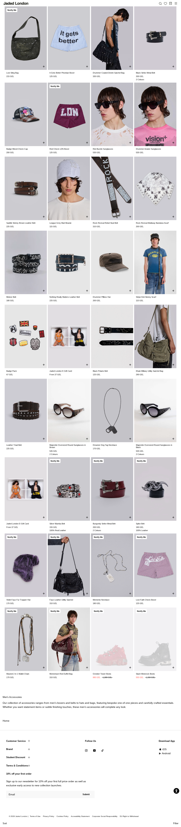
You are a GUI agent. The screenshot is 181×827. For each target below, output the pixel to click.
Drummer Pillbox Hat (101, 297)
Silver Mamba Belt (57, 524)
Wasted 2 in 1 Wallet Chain (17, 674)
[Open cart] (170, 3)
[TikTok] (102, 750)
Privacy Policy (48, 816)
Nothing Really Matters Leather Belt (64, 297)
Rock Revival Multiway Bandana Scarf (152, 223)
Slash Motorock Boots (145, 674)
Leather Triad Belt (14, 445)
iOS (164, 749)
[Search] (160, 3)
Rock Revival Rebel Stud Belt (105, 223)
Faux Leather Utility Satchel (61, 600)
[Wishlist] (165, 3)
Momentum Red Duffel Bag (60, 674)
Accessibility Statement (80, 816)
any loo (120, 707)
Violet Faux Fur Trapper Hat (18, 600)
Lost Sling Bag (12, 73)
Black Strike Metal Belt (145, 73)
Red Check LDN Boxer (59, 149)
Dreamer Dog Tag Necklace (105, 445)
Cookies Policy (62, 816)
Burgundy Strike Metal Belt (104, 524)
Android (166, 753)
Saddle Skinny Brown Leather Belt (20, 223)
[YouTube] (94, 750)
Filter (175, 823)
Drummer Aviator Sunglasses (148, 149)
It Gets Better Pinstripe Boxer (62, 73)
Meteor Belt (11, 297)
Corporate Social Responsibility (104, 816)
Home (6, 720)
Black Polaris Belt (100, 371)
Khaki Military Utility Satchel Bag (149, 371)
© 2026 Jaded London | (19, 816)
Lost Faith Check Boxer (146, 600)
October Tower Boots (102, 674)
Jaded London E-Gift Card (60, 371)
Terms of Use (35, 816)
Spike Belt (140, 524)
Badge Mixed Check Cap (17, 149)
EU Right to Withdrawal (129, 816)
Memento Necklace (101, 600)
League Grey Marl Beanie (60, 223)
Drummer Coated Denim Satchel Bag (108, 73)
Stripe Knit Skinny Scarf (146, 297)
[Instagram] (86, 750)
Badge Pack (11, 371)
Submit (86, 794)
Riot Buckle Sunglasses (103, 149)
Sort (5, 823)
